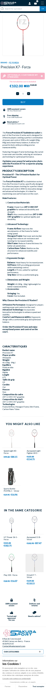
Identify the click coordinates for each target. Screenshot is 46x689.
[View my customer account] (30, 3)
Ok (42, 9)
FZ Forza (14, 63)
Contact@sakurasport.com (13, 646)
